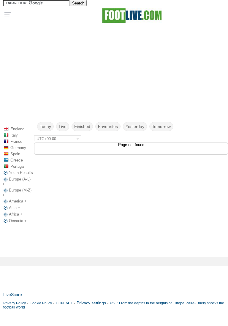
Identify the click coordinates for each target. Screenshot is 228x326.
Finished (82, 126)
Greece (16, 160)
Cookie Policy (41, 303)
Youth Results (21, 172)
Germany (18, 147)
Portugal (17, 166)
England (17, 129)
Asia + (14, 207)
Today (45, 126)
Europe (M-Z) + (16, 192)
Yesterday (135, 126)
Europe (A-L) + (16, 181)
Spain (15, 154)
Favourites (108, 126)
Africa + (16, 214)
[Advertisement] (114, 67)
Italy (14, 135)
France (16, 141)
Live (62, 126)
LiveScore (12, 294)
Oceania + (18, 221)
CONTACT (64, 303)
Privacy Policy (14, 303)
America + (18, 201)
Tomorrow (161, 126)
